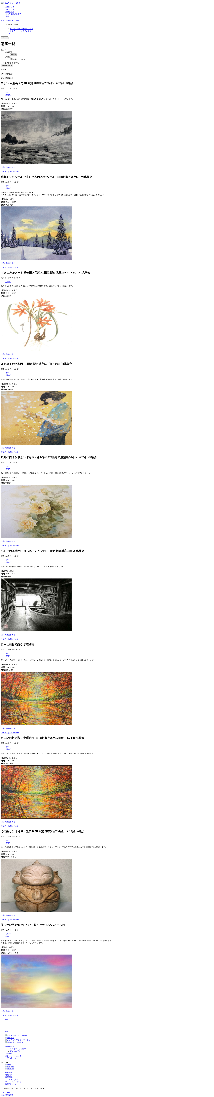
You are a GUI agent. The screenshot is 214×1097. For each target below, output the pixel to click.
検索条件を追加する (11, 63)
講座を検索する (7, 65)
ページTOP (5, 1092)
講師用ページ (10, 1084)
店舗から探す (15, 1051)
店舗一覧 (8, 1054)
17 (6, 1029)
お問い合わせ (10, 1058)
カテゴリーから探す (18, 1049)
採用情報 (8, 1075)
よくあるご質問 (11, 1080)
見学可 (8, 92)
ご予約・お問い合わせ (10, 171)
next (6, 1031)
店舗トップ (9, 7)
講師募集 (8, 1077)
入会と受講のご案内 (13, 14)
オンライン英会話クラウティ (21, 29)
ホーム (8, 33)
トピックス (9, 9)
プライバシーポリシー (14, 1082)
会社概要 (8, 1072)
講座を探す (9, 12)
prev (6, 1019)
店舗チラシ (9, 16)
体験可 (8, 95)
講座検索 (7, 1095)
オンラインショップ (13, 1056)
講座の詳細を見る (8, 167)
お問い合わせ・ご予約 (10, 20)
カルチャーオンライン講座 (20, 31)
